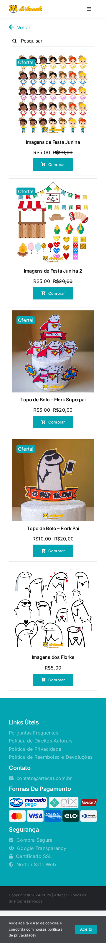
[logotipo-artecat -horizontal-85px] (25, 7)
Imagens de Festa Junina (53, 142)
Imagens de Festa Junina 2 (53, 271)
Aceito (86, 929)
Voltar (23, 27)
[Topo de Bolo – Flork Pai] (53, 480)
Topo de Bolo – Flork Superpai (52, 400)
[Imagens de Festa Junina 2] (53, 223)
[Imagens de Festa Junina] (53, 94)
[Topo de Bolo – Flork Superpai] (53, 351)
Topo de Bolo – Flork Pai (53, 528)
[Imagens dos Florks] (53, 609)
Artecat (60, 895)
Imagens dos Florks (53, 657)
